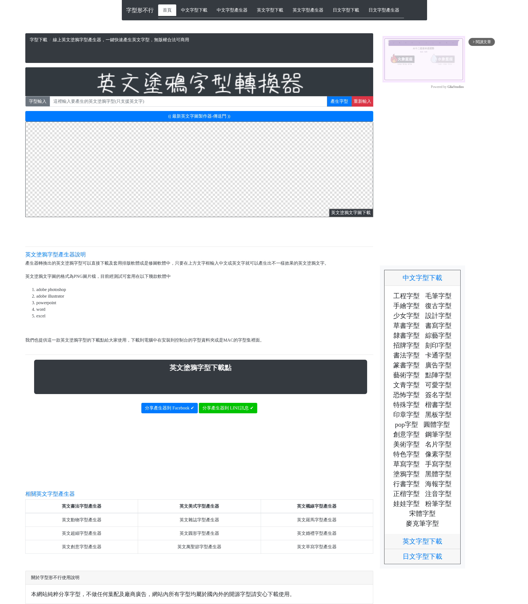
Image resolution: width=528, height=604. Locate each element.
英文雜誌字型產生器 (199, 519)
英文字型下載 (270, 10)
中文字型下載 (194, 10)
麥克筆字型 (422, 523)
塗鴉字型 (406, 474)
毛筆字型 (438, 296)
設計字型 (438, 315)
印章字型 (406, 414)
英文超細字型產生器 (81, 533)
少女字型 (406, 315)
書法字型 (406, 355)
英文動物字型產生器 (81, 519)
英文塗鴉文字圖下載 (351, 212)
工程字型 (406, 296)
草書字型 (406, 325)
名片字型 (438, 444)
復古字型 (438, 305)
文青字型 (406, 385)
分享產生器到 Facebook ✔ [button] (169, 408)
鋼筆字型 (438, 434)
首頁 (167, 10)
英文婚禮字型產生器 (317, 533)
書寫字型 (438, 325)
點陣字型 (438, 375)
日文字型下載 (346, 10)
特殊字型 (406, 404)
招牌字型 (406, 345)
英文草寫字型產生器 (317, 546)
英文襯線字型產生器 (317, 506)
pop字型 (406, 424)
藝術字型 (406, 375)
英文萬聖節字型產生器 (199, 546)
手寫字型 (438, 464)
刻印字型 (438, 345)
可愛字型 (438, 385)
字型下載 (38, 39)
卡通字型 (438, 355)
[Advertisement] (170, 51)
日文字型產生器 (384, 10)
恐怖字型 (406, 394)
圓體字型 (437, 424)
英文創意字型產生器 (81, 546)
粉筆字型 (438, 503)
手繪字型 (406, 305)
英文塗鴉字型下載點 (201, 367)
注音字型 (438, 493)
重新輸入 (362, 101)
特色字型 (406, 454)
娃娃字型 (406, 503)
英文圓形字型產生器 (199, 533)
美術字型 (406, 444)
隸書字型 (406, 335)
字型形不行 (140, 10)
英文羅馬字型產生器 (317, 519)
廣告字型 (438, 365)
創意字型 (406, 434)
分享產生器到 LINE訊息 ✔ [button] (228, 408)
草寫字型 (406, 464)
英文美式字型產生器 (199, 506)
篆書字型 (406, 365)
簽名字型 (438, 394)
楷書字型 (438, 404)
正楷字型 (406, 493)
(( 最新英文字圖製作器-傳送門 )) (199, 116)
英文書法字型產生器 (81, 506)
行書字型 (406, 483)
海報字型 (438, 483)
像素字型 (438, 454)
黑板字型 (438, 414)
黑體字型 (438, 474)
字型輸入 (37, 101)
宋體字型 (422, 513)
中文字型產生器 (232, 10)
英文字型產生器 (308, 10)
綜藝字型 (438, 335)
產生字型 (339, 101)
